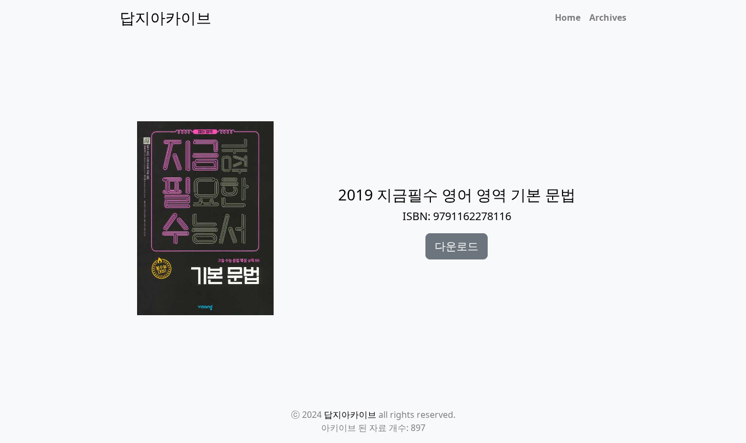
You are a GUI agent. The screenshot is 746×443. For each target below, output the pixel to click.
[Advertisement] (379, 88)
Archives (607, 17)
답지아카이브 (350, 415)
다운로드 (456, 246)
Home (568, 17)
